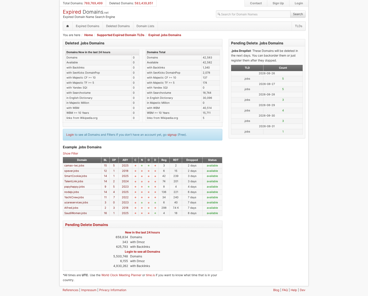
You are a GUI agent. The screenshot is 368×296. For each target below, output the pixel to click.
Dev (302, 290)
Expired (86, 12)
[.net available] (142, 165)
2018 (125, 170)
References (70, 290)
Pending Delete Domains (86, 225)
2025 (125, 165)
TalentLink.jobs (73, 181)
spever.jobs (71, 170)
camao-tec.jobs (74, 165)
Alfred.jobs (71, 207)
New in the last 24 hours (142, 232)
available (212, 165)
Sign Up (278, 3)
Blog (276, 290)
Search (298, 14)
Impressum (88, 290)
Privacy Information (112, 290)
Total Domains (72, 3)
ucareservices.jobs (76, 202)
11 (105, 197)
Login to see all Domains (142, 251)
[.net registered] (142, 171)
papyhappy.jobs (74, 186)
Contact (256, 3)
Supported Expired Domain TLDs (120, 35)
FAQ (285, 290)
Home (88, 35)
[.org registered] (149, 171)
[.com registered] (135, 165)
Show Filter (70, 153)
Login (299, 3)
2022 (125, 197)
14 (105, 176)
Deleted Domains (121, 3)
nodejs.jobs (71, 192)
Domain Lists (145, 26)
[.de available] (155, 203)
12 (105, 170)
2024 (125, 181)
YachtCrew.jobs (74, 197)
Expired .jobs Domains (164, 35)
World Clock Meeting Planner (121, 275)
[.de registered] (155, 165)
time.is (150, 275)
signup (172, 134)
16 (105, 213)
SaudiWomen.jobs (75, 213)
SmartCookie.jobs (75, 176)
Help (294, 290)
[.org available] (149, 165)
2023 (125, 186)
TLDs (298, 26)
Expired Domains (87, 26)
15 (105, 165)
